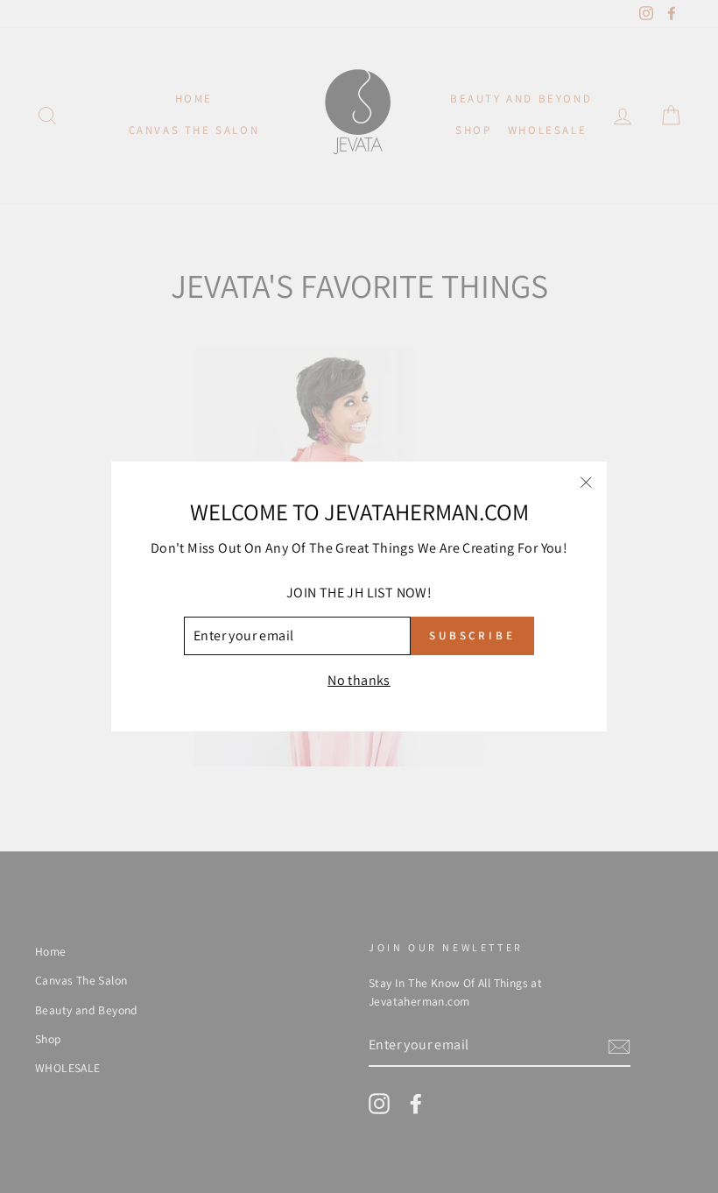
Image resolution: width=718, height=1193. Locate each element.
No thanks (359, 680)
